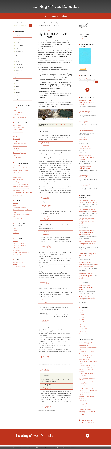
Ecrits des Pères (17, 195)
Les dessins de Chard (19, 267)
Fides (14, 134)
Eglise (17, 55)
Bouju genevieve (84, 264)
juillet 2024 (81, 312)
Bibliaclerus (16, 175)
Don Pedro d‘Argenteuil (86, 220)
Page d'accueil (59, 23)
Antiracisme (19, 36)
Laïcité (17, 80)
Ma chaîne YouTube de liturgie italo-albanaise (21, 253)
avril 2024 (81, 319)
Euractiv (15, 155)
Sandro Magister (17, 129)
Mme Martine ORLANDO (87, 275)
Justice (17, 77)
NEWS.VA (15, 141)
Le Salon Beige (17, 125)
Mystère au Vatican (52, 34)
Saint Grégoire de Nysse (19, 182)
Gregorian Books (17, 250)
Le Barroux (16, 233)
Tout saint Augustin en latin (20, 170)
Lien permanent (44, 124)
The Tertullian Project (19, 190)
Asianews (15, 137)
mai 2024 (81, 317)
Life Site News (17, 157)
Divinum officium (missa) (19, 245)
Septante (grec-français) (19, 207)
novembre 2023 (83, 331)
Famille (17, 61)
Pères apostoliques (18, 179)
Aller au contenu (5, 1)
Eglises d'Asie (16, 139)
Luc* (80, 232)
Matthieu (82, 298)
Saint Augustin (83, 122)
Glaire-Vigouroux (17, 218)
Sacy (14, 212)
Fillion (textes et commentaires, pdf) (21, 215)
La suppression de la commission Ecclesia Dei (50, 25)
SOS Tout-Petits (17, 112)
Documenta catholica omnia (20, 184)
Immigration (19, 70)
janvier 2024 (82, 326)
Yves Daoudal (83, 243)
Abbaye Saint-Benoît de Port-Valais (22, 168)
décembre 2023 (83, 329)
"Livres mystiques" (18, 172)
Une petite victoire (85, 148)
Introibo (15, 230)
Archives (55, 16)
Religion (18, 99)
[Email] (87, 90)
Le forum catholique (18, 127)
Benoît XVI (18, 39)
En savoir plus (73, 447)
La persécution (84, 186)
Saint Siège (16, 115)
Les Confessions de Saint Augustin (22, 193)
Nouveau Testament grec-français (22, 210)
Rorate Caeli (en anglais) (19, 143)
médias (17, 89)
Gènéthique (16, 150)
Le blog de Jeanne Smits (19, 117)
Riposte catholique (18, 132)
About (64, 16)
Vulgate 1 (15, 203)
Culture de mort (20, 45)
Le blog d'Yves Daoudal (55, 6)
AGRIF (15, 110)
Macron (18, 86)
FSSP (14, 228)
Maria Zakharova (84, 168)
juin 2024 (81, 315)
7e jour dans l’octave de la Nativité (46, 23)
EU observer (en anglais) (19, 153)
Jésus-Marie (16, 165)
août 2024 (81, 310)
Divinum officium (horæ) (19, 243)
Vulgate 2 (15, 205)
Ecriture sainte (19, 51)
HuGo (80, 287)
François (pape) (20, 64)
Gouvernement (20, 67)
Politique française (20, 96)
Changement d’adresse (86, 113)
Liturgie (17, 83)
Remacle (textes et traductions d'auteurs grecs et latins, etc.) (21, 187)
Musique (18, 93)
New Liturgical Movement (20, 146)
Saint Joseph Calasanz (86, 177)
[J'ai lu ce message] (109, 447)
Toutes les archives (84, 334)
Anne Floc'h (16, 264)
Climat (17, 42)
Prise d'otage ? (83, 139)
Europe (17, 58)
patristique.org (17, 177)
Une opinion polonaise (86, 130)
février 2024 (82, 324)
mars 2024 (82, 322)
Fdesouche (16, 148)
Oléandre (82, 202)
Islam (17, 74)
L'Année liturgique (18, 248)
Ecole (17, 48)
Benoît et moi (16, 108)
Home (46, 16)
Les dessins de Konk (18, 262)
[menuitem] (46, 16)
